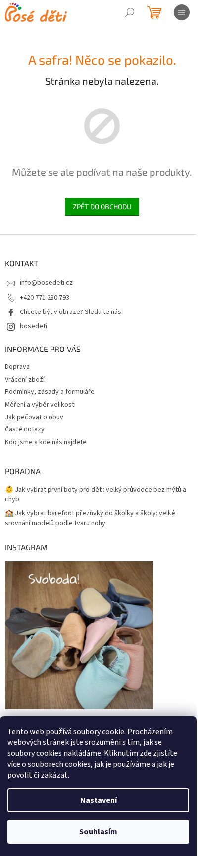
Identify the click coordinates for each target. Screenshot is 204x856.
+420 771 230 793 (44, 298)
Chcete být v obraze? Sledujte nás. (71, 312)
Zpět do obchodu (102, 206)
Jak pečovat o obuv (34, 417)
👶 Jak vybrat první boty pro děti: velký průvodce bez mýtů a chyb (95, 494)
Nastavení (98, 800)
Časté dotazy (25, 429)
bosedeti (33, 326)
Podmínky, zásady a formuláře (50, 392)
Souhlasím (98, 831)
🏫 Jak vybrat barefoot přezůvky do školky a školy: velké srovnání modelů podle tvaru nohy (90, 518)
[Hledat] (130, 12)
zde (146, 753)
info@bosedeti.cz (46, 283)
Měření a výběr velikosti (40, 405)
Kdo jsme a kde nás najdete (46, 442)
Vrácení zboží (25, 380)
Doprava (17, 367)
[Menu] (182, 12)
